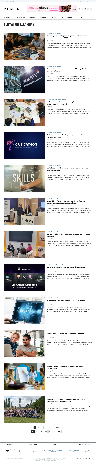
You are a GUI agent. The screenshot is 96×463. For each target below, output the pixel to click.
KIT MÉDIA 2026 (81, 1)
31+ (46, 431)
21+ (41, 431)
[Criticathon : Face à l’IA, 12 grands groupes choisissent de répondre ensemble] (24, 145)
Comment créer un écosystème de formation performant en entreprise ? (69, 235)
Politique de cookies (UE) (74, 451)
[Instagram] (85, 9)
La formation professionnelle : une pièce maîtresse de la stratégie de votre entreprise (67, 103)
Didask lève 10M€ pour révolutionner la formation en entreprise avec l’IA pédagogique (66, 400)
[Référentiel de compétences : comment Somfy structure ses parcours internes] (24, 79)
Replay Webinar (68, 17)
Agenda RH (45, 17)
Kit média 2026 (86, 451)
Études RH (32, 17)
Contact (88, 1)
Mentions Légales (34, 451)
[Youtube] (91, 9)
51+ (55, 431)
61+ (59, 431)
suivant (58, 427)
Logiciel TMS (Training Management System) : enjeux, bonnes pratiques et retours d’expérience (66, 202)
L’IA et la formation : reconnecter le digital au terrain (66, 267)
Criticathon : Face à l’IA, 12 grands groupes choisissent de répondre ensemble (68, 136)
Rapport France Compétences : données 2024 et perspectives (65, 367)
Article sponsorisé (51, 99)
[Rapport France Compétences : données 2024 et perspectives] (24, 376)
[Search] (91, 17)
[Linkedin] (88, 9)
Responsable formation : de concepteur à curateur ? (66, 333)
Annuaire (54, 17)
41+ (50, 431)
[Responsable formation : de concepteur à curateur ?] (24, 343)
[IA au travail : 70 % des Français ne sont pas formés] (24, 310)
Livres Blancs (20, 17)
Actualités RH (7, 17)
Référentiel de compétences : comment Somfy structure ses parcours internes (69, 70)
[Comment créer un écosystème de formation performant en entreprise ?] (24, 244)
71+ (63, 431)
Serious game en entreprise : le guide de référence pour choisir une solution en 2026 (67, 37)
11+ (37, 431)
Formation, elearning (56, 33)
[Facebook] (79, 9)
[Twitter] (82, 9)
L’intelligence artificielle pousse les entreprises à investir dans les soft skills (68, 169)
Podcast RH (79, 17)
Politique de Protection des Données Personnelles (53, 451)
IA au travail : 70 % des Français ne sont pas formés (66, 300)
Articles (49, 33)
